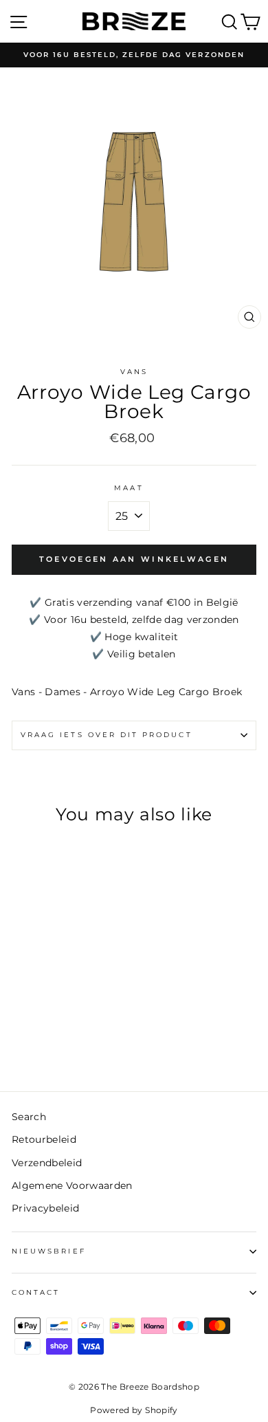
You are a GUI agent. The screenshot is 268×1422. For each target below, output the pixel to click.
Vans (134, 371)
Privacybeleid (45, 1208)
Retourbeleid (44, 1139)
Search (29, 1116)
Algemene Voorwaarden (72, 1185)
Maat (128, 487)
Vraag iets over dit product (106, 734)
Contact (36, 1292)
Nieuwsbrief (49, 1251)
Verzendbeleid (47, 1162)
